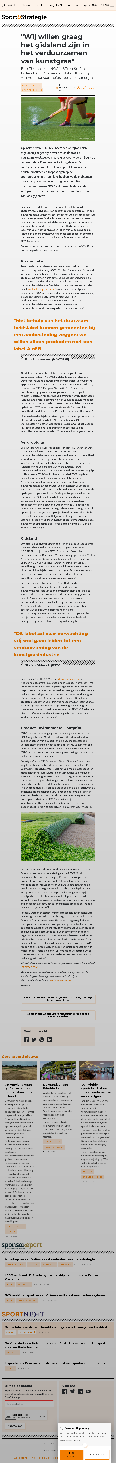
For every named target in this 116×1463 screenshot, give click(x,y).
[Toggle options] (84, 1445)
